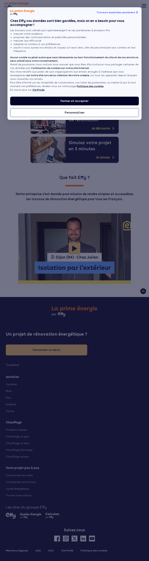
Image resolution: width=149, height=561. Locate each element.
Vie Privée (38, 89)
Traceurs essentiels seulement (115, 12)
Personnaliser (74, 112)
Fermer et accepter (74, 101)
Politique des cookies (90, 86)
